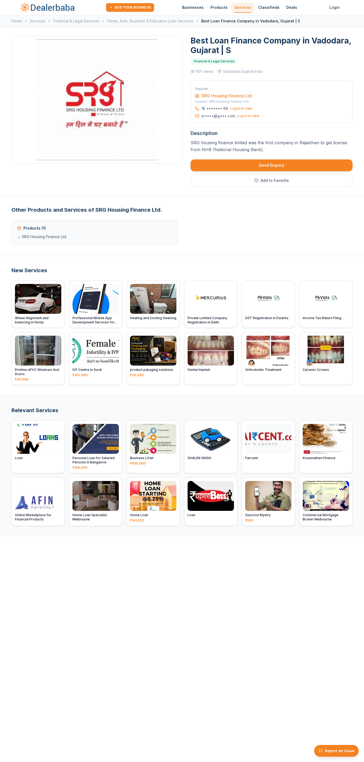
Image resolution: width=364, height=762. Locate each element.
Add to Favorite (275, 180)
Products (219, 7)
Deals (291, 7)
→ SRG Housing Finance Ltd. (42, 236)
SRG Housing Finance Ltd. (227, 95)
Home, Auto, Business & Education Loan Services (150, 21)
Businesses (193, 7)
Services (242, 7)
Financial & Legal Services (76, 21)
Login (334, 7)
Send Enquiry (271, 165)
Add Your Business (133, 7)
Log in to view (241, 108)
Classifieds (269, 7)
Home (16, 21)
